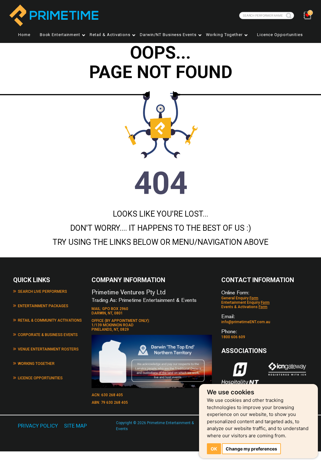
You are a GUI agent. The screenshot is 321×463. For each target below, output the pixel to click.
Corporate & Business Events (48, 335)
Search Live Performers (42, 291)
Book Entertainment (60, 34)
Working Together (36, 363)
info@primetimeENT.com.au (245, 322)
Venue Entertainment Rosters (48, 349)
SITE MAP (75, 426)
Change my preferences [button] (251, 448)
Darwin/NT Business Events (168, 34)
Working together (224, 34)
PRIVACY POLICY (38, 426)
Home (24, 34)
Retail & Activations (110, 34)
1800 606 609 (233, 337)
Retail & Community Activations (50, 320)
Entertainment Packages (43, 306)
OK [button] (214, 448)
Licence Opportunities (280, 34)
